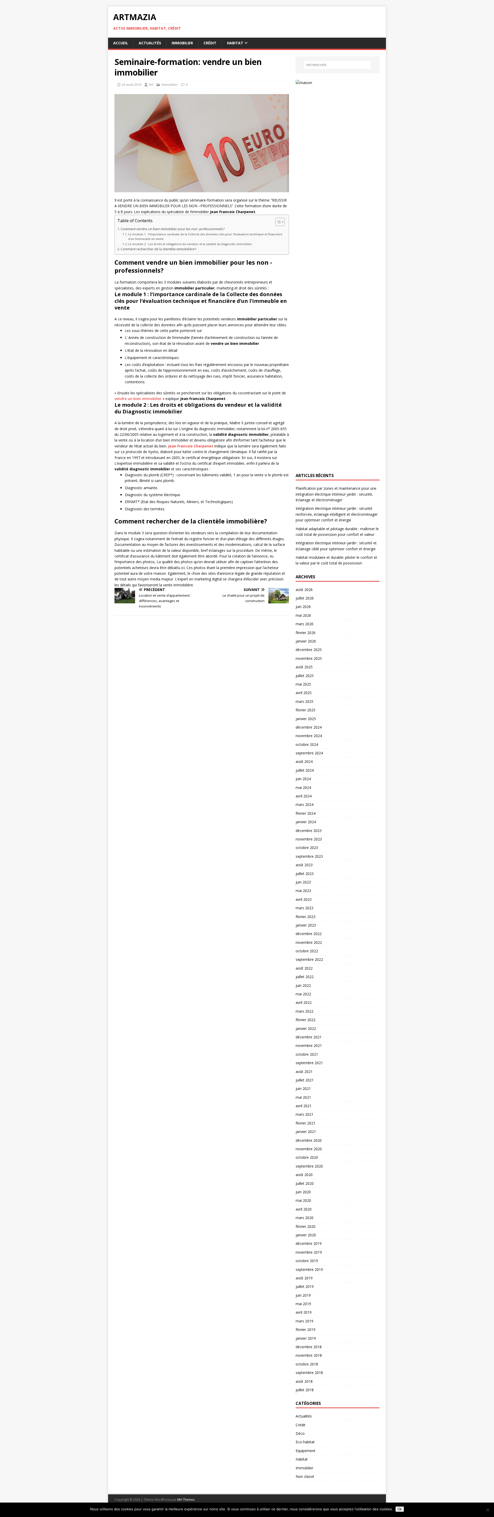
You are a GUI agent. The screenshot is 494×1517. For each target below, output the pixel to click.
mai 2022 (303, 993)
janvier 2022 (306, 1028)
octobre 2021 (307, 1054)
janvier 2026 (306, 641)
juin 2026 (303, 606)
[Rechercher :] (337, 65)
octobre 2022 (307, 950)
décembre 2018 (309, 1346)
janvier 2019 (306, 1338)
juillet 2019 (305, 1286)
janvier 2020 (306, 1234)
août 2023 (304, 864)
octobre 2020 (307, 1157)
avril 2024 (304, 796)
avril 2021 (304, 1105)
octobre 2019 (307, 1260)
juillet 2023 (305, 873)
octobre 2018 (307, 1364)
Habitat (235, 42)
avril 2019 (304, 1312)
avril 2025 (304, 692)
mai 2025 (303, 684)
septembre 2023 (309, 856)
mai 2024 (303, 787)
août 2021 (304, 1071)
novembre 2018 (309, 1355)
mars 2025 (304, 701)
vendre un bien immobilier (138, 398)
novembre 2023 (309, 839)
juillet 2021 (305, 1080)
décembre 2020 (309, 1140)
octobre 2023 (307, 847)
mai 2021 (303, 1097)
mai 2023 (303, 890)
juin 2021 (303, 1088)
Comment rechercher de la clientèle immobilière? (158, 249)
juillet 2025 (305, 675)
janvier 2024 (306, 821)
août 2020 (304, 1174)
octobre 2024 (307, 744)
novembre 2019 (309, 1252)
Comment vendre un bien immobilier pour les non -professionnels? (173, 229)
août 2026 (304, 589)
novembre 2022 (309, 942)
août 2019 (304, 1278)
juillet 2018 (305, 1389)
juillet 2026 (305, 598)
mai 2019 (303, 1303)
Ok (400, 1509)
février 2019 (305, 1329)
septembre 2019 (309, 1269)
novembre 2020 (309, 1148)
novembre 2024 (309, 735)
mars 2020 (304, 1217)
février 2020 (305, 1226)
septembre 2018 (309, 1372)
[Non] (487, 1509)
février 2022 (305, 1019)
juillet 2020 (305, 1183)
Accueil (120, 42)
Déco (300, 1433)
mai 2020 (303, 1200)
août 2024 (304, 761)
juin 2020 (303, 1191)
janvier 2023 (306, 925)
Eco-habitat (305, 1441)
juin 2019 (303, 1295)
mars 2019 (304, 1321)
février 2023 (305, 916)
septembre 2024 (309, 753)
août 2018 (304, 1381)
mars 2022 (304, 1011)
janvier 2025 (306, 718)
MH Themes (186, 1499)
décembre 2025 (309, 649)
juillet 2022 (305, 976)
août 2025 (304, 666)
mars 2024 (304, 804)
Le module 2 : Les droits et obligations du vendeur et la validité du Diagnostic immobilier (190, 244)
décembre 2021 (309, 1037)
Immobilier (182, 42)
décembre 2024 (309, 727)
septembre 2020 (309, 1166)
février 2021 (305, 1123)
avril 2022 (304, 1002)
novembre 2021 (309, 1045)
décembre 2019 (309, 1243)
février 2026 (305, 632)
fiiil (151, 84)
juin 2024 (303, 778)
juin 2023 (303, 882)
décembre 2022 (309, 933)
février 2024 (305, 813)
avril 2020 (304, 1209)
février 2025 (305, 709)
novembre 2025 (309, 658)
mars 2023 (304, 907)
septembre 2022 (309, 959)
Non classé (305, 1476)
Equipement (305, 1450)
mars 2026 (304, 623)
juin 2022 (303, 985)
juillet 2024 (305, 770)
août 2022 (304, 968)
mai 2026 (303, 615)
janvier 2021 (306, 1131)
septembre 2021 (309, 1062)
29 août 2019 (131, 84)
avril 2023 (304, 899)
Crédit (210, 42)
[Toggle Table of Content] (277, 222)
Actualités (150, 42)
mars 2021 (304, 1114)
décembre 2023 (309, 830)
